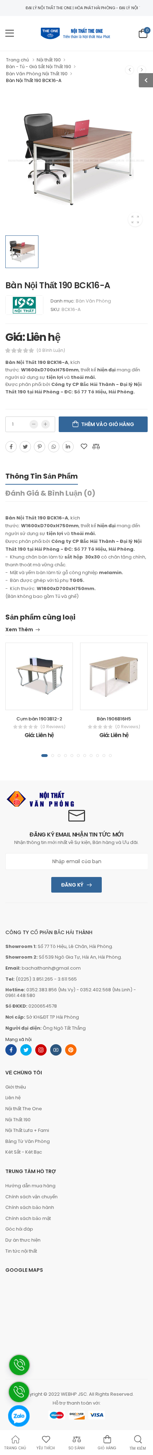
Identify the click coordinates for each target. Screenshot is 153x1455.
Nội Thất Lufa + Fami (27, 1130)
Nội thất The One (23, 1108)
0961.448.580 (20, 995)
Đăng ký (72, 884)
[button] (44, 755)
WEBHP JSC (74, 1394)
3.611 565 (67, 979)
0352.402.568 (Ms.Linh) (106, 989)
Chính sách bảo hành (29, 1207)
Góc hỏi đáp (19, 1229)
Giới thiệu (15, 1087)
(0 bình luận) (51, 350)
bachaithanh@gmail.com (51, 968)
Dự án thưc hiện (23, 1240)
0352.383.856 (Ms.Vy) (50, 989)
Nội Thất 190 (18, 1119)
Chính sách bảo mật (28, 1218)
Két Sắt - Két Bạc (23, 1152)
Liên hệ (13, 1097)
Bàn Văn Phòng (93, 301)
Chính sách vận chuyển (31, 1196)
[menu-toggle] (9, 33)
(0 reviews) (53, 727)
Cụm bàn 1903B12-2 (39, 718)
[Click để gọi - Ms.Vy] (18, 1441)
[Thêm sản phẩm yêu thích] (84, 446)
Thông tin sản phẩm (41, 476)
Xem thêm (19, 630)
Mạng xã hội (18, 1039)
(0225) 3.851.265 (34, 979)
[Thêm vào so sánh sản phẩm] (96, 446)
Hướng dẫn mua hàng (30, 1185)
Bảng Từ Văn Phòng (27, 1141)
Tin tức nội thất (21, 1251)
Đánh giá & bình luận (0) (50, 493)
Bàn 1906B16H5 (114, 718)
